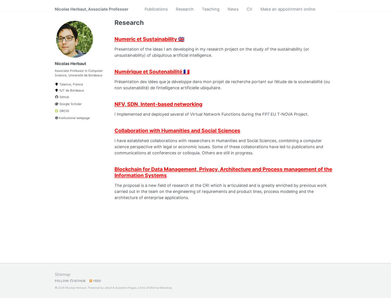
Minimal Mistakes (160, 287)
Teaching (210, 9)
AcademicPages (125, 287)
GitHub (79, 281)
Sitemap (62, 274)
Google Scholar (70, 104)
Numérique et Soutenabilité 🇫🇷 (152, 71)
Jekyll (108, 287)
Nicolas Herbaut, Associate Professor (91, 9)
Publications (156, 9)
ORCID (64, 111)
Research (185, 9)
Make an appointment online (287, 9)
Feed (97, 281)
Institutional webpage (74, 118)
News (233, 9)
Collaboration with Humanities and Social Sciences (177, 130)
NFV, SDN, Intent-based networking (158, 104)
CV (249, 9)
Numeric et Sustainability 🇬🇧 (149, 39)
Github (64, 97)
